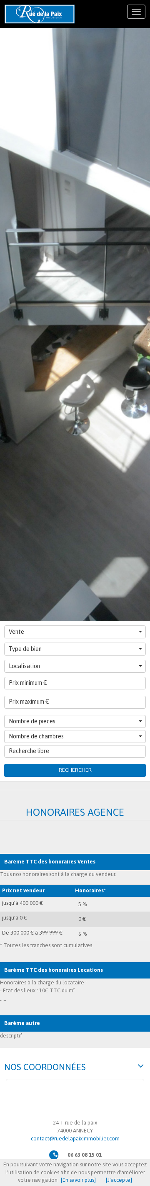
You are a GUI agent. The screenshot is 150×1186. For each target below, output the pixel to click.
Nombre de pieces (32, 721)
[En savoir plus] (78, 1180)
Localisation (24, 666)
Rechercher (75, 770)
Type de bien (25, 649)
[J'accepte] (119, 1180)
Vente (16, 631)
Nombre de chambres (36, 736)
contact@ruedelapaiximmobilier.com (75, 1138)
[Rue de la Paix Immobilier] (39, 14)
